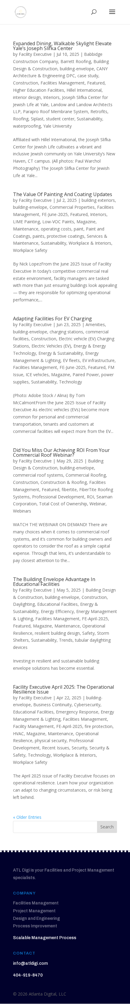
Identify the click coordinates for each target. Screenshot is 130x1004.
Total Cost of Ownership (63, 504)
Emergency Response (77, 712)
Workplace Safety (30, 250)
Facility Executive (35, 54)
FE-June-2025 (55, 214)
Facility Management (33, 726)
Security (79, 748)
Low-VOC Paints (58, 221)
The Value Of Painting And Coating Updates (62, 194)
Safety (88, 633)
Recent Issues (55, 748)
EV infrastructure (98, 360)
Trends (66, 640)
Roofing (20, 119)
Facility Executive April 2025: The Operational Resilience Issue (63, 689)
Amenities (95, 324)
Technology (70, 382)
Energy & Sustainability (60, 353)
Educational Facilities (57, 604)
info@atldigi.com (30, 963)
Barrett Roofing (75, 61)
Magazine (86, 221)
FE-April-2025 (95, 618)
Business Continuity (52, 704)
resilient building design (57, 633)
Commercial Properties (72, 207)
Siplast (37, 119)
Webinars (22, 511)
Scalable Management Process (44, 938)
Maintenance (25, 229)
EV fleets (71, 360)
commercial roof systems (38, 475)
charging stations (66, 332)
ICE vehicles (37, 374)
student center (60, 119)
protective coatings (65, 236)
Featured (96, 83)
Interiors (51, 97)
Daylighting (24, 604)
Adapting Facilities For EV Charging (52, 318)
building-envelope (77, 68)
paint (78, 229)
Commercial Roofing (86, 475)
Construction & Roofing (64, 482)
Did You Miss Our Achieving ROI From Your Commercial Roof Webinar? (61, 452)
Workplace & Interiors (90, 243)
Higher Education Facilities (38, 90)
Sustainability (89, 119)
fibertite (69, 489)
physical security (51, 740)
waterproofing (27, 126)
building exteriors (98, 200)
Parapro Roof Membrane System (55, 111)
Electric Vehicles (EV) (51, 346)
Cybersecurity (87, 704)
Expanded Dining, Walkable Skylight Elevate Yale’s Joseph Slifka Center (62, 46)
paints (38, 236)
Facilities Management (63, 83)
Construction (25, 83)
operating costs (56, 229)
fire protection (98, 726)
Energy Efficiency (57, 611)
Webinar (97, 504)
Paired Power (86, 374)
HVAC (18, 733)
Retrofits (98, 111)
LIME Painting (26, 221)
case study (87, 75)
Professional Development (58, 497)
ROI (90, 497)
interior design (27, 97)
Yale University (57, 126)
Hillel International (84, 90)
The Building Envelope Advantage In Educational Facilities (54, 581)
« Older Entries (27, 817)
